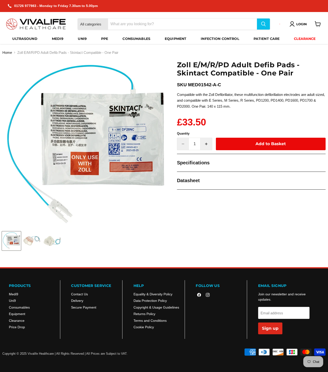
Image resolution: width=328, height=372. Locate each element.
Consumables (136, 39)
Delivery (77, 301)
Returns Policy (144, 314)
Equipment (175, 39)
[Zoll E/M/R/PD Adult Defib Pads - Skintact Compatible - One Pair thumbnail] (11, 240)
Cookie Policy (144, 327)
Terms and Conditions (150, 320)
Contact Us (79, 294)
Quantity (183, 133)
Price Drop (17, 327)
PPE (104, 39)
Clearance (305, 39)
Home (7, 52)
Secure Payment (83, 307)
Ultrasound (24, 39)
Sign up (270, 328)
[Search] (263, 24)
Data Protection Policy (150, 301)
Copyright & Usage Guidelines (156, 307)
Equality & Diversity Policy (153, 294)
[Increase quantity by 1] (206, 144)
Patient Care (267, 39)
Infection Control (220, 39)
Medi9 (58, 39)
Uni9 (82, 39)
